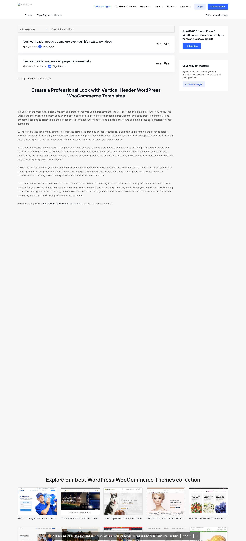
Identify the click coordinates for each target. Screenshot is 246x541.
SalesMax (185, 6)
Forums (28, 15)
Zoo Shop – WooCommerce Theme (123, 518)
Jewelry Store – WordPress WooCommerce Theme (165, 518)
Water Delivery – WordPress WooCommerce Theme (37, 518)
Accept (187, 536)
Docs (157, 6)
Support (144, 6)
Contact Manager (193, 84)
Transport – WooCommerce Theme (80, 518)
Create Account (218, 6)
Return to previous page (217, 15)
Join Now (193, 46)
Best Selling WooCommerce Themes (62, 203)
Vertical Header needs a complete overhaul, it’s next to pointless (67, 41)
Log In (200, 6)
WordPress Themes (125, 6)
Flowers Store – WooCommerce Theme (208, 518)
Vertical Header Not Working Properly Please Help (57, 61)
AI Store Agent (103, 6)
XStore (170, 6)
